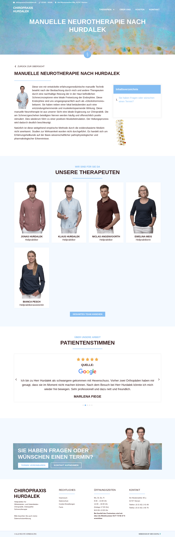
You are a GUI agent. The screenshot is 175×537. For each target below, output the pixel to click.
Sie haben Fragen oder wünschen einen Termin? (136, 100)
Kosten (139, 9)
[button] (16, 379)
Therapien (105, 9)
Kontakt (154, 9)
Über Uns (125, 9)
